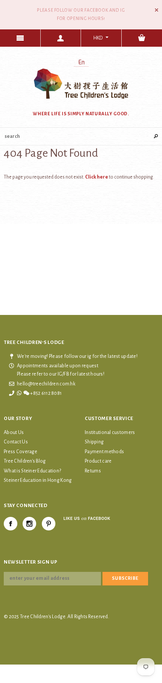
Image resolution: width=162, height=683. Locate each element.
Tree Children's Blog (25, 461)
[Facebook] (10, 523)
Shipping (94, 442)
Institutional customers (110, 432)
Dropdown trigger (61, 38)
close (156, 10)
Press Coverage (20, 451)
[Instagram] (29, 523)
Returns (93, 471)
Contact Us (16, 442)
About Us (14, 432)
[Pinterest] (48, 523)
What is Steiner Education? (32, 471)
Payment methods (104, 451)
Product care (98, 461)
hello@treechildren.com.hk (46, 384)
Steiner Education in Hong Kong (38, 480)
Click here (97, 177)
